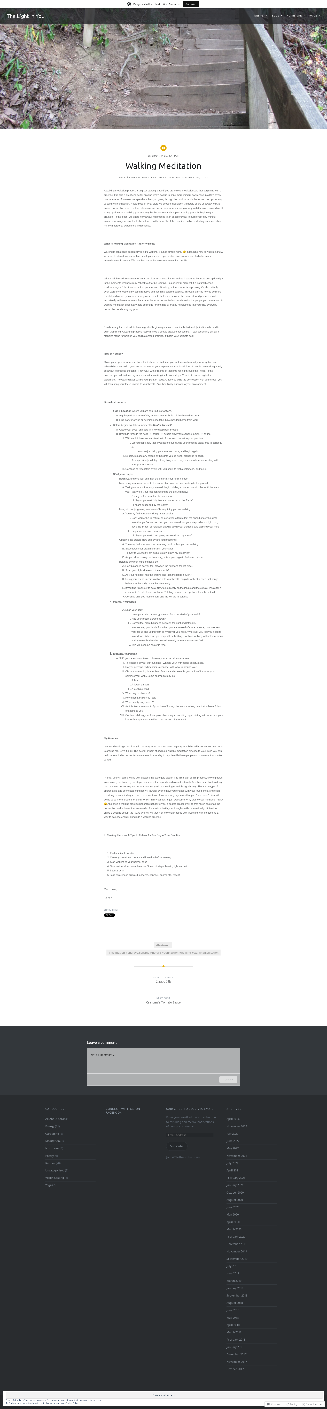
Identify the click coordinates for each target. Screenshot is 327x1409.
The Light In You (25, 16)
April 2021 (233, 1170)
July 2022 (232, 1134)
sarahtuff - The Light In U (152, 177)
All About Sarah (55, 1119)
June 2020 (233, 1207)
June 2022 (233, 1141)
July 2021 (232, 1163)
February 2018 (236, 1339)
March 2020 (234, 1229)
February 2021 (236, 1178)
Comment (228, 1079)
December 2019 (236, 1244)
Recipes (50, 1163)
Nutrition (294, 15)
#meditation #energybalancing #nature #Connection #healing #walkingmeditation (163, 952)
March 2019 (234, 1281)
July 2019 (232, 1266)
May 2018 (233, 1317)
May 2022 (233, 1148)
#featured (162, 945)
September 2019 (237, 1259)
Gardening (52, 1134)
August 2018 (235, 1303)
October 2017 (235, 1369)
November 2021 (237, 1156)
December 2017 (236, 1354)
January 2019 (235, 1288)
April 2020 (233, 1222)
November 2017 (237, 1362)
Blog (276, 15)
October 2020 (235, 1192)
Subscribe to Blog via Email (189, 1108)
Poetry (49, 1156)
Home (313, 15)
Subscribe (176, 1146)
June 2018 (233, 1310)
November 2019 (237, 1251)
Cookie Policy (71, 1403)
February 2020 (236, 1236)
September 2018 (237, 1295)
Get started (190, 4)
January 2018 (235, 1347)
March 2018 (234, 1332)
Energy (259, 15)
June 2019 (233, 1273)
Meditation (170, 155)
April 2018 (233, 1325)
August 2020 (235, 1200)
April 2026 (233, 1119)
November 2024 (237, 1126)
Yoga (48, 1185)
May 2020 (233, 1214)
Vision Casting (54, 1178)
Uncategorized (54, 1170)
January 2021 (235, 1185)
